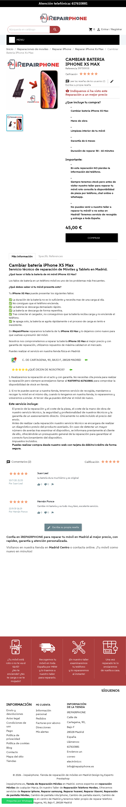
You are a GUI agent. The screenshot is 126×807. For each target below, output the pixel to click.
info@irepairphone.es (80, 766)
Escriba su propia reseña (89, 83)
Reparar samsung (51, 791)
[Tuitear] (75, 248)
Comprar (93, 238)
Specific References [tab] (51, 256)
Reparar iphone (30, 791)
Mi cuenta (43, 705)
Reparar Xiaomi (93, 791)
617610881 (79, 3)
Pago (9, 731)
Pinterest (102, 697)
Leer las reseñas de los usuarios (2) (85, 81)
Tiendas (11, 761)
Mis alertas (42, 732)
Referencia (71, 68)
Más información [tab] (22, 256)
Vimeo (109, 697)
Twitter (88, 697)
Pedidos (41, 718)
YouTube (95, 697)
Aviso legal (13, 718)
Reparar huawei (73, 791)
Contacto (12, 752)
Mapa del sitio (14, 756)
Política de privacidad (13, 737)
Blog (9, 748)
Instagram (116, 697)
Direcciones (43, 727)
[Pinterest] (81, 248)
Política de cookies (17, 743)
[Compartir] (69, 248)
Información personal (43, 712)
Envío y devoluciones (14, 712)
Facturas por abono (48, 723)
